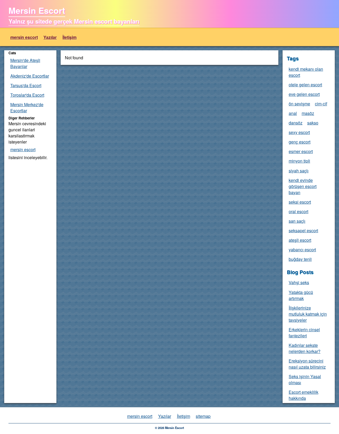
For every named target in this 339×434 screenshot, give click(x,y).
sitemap (203, 416)
